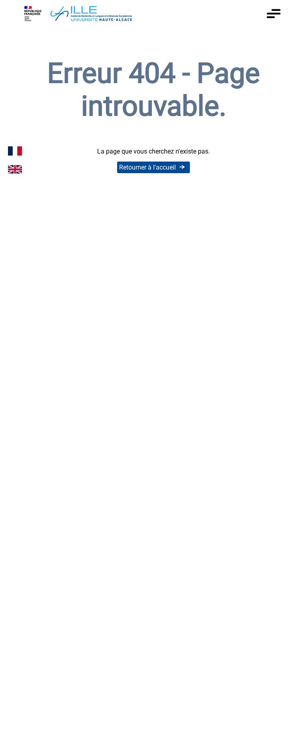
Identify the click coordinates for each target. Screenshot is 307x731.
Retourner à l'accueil (147, 167)
